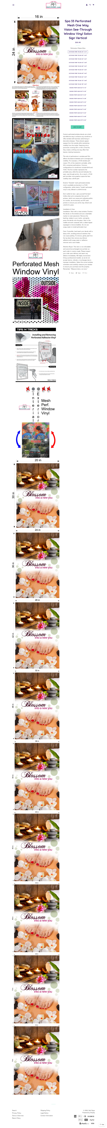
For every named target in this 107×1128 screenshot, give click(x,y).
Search (14, 1110)
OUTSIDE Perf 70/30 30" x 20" (78, 55)
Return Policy (16, 1118)
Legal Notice (44, 1113)
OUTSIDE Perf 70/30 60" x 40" (78, 73)
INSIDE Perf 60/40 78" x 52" (77, 120)
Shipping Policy (45, 1110)
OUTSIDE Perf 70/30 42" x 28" (78, 62)
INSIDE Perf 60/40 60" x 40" (77, 109)
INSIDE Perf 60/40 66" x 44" (77, 113)
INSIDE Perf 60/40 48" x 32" (77, 102)
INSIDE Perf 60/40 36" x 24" (77, 95)
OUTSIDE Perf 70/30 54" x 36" (78, 69)
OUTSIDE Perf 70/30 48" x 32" (78, 66)
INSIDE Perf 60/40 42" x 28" (77, 98)
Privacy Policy (16, 1113)
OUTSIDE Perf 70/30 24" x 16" (78, 51)
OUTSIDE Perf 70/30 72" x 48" (78, 80)
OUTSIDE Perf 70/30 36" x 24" (78, 59)
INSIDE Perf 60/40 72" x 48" (77, 116)
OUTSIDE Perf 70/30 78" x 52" (78, 84)
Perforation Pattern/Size (78, 48)
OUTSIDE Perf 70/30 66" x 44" (78, 77)
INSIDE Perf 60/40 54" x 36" (77, 105)
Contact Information (47, 1115)
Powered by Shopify (88, 1112)
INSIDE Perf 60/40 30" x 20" (77, 91)
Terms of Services (18, 1115)
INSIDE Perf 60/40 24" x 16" (77, 87)
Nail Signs (92, 1110)
